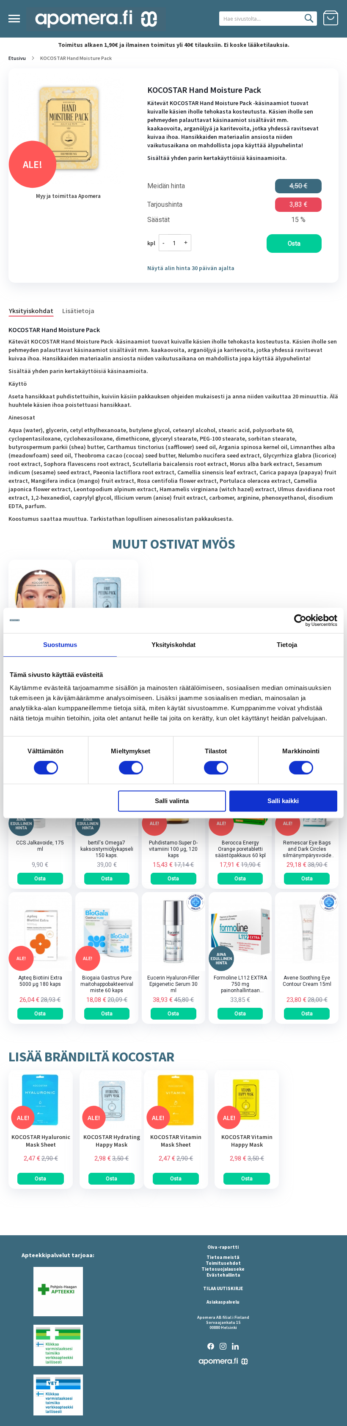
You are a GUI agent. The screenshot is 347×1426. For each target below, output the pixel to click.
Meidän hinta (166, 186)
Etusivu (17, 58)
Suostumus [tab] (60, 644)
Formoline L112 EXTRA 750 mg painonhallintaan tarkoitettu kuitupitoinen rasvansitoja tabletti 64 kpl (240, 984)
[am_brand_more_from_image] (40, 1127)
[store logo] (96, 19)
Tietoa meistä (223, 1257)
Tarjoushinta (164, 204)
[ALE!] (173, 834)
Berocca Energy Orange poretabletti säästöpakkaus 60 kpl (240, 849)
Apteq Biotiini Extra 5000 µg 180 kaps (40, 981)
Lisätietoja (78, 310)
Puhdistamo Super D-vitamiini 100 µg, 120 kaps (173, 849)
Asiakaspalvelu (223, 1302)
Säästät (158, 220)
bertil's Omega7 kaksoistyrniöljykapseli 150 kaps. (106, 849)
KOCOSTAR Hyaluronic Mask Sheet (40, 1140)
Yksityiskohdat (31, 310)
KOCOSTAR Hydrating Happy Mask (111, 1140)
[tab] (35, 310)
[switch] (131, 768)
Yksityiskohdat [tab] (173, 644)
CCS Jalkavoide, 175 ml (40, 846)
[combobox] (268, 18)
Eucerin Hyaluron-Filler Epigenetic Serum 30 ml (173, 984)
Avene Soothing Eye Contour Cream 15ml (307, 981)
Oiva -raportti (223, 1247)
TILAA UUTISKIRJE (223, 1288)
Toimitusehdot (223, 1263)
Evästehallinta (223, 1275)
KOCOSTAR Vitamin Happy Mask (247, 1140)
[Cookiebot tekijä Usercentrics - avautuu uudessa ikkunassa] (300, 620)
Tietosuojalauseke (223, 1269)
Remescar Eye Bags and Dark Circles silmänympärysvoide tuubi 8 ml (307, 849)
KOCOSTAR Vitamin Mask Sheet (175, 1140)
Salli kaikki (283, 800)
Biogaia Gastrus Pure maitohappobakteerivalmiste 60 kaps (106, 984)
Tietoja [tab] (287, 644)
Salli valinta (172, 800)
